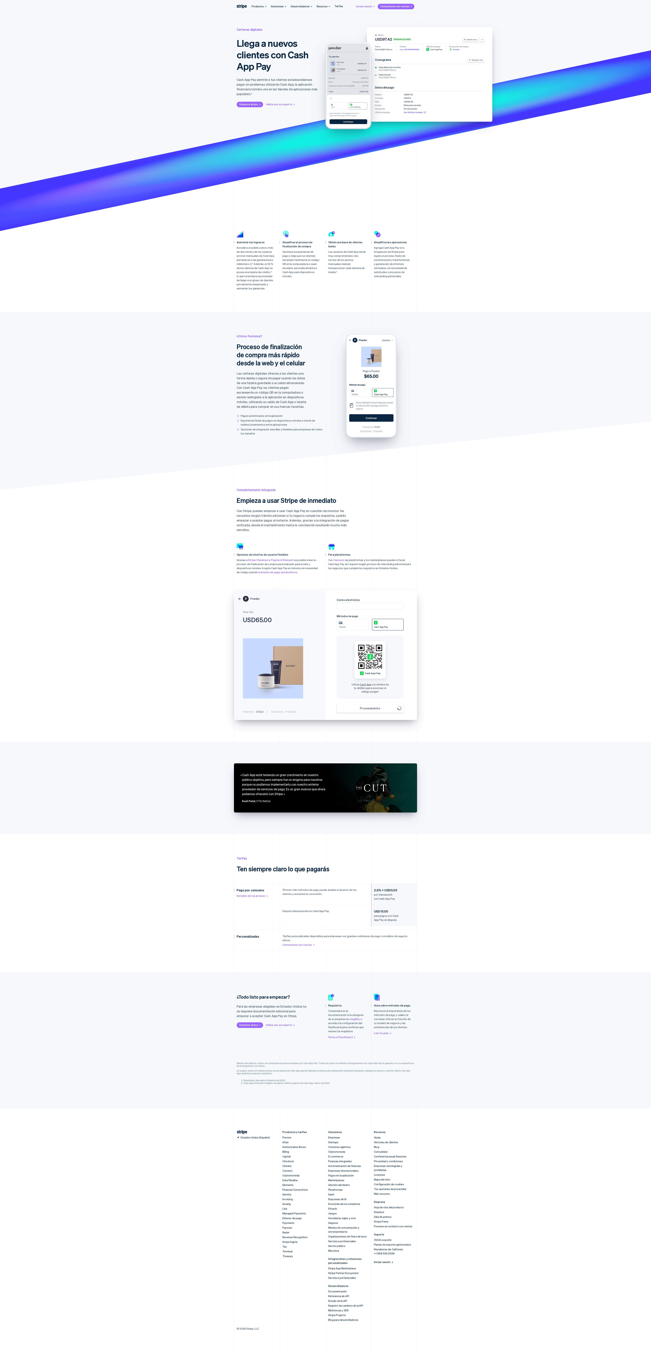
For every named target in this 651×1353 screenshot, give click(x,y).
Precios (286, 1137)
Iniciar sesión (364, 6)
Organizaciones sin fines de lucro (347, 1236)
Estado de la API (337, 1300)
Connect (338, 560)
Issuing (286, 1204)
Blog (376, 1147)
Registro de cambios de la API (345, 1305)
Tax (284, 1246)
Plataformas (335, 1189)
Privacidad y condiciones (388, 1161)
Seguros (333, 1223)
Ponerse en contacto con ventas (393, 1226)
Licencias (379, 1174)
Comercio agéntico (339, 1147)
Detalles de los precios (251, 895)
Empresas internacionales (343, 1170)
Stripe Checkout (258, 560)
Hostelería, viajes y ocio (342, 1218)
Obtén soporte (383, 1239)
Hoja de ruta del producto (389, 1207)
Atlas (285, 1142)
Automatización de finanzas (344, 1166)
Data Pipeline (290, 1180)
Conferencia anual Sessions (390, 1156)
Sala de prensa (382, 1216)
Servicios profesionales (342, 1241)
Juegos (332, 1213)
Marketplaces (336, 1180)
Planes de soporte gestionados (392, 1244)
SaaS (331, 1194)
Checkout (288, 1161)
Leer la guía (381, 1033)
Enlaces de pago (292, 1218)
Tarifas (339, 6)
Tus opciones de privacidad (390, 1189)
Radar (285, 1232)
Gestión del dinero (339, 1185)
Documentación (337, 1291)
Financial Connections (295, 1189)
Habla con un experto (279, 104)
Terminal (287, 1251)
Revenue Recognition (295, 1237)
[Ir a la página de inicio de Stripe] (240, 1132)
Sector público (336, 1246)
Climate (286, 1166)
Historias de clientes (386, 1142)
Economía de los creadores (344, 1204)
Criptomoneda (290, 1175)
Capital (286, 1156)
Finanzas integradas (340, 1161)
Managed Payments (294, 1213)
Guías (377, 1137)
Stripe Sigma (289, 1242)
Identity (287, 1194)
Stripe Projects (337, 1315)
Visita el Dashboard (340, 1037)
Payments (288, 1223)
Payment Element (282, 560)
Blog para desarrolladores (343, 1319)
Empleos (379, 1212)
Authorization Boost (294, 1147)
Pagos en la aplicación (341, 1175)
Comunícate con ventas (394, 6)
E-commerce (335, 1156)
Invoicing (287, 1199)
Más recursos (382, 1193)
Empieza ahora (248, 104)
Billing (285, 1151)
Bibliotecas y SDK (338, 1310)
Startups (333, 1142)
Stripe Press (381, 1221)
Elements (288, 1185)
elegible (354, 1019)
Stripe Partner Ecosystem (343, 1273)
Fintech (332, 1208)
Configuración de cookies (389, 1184)
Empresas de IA (337, 1199)
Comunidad (380, 1151)
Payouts (287, 1227)
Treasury (287, 1256)
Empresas (334, 1137)
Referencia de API (338, 1296)
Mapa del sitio (382, 1179)
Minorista (333, 1250)
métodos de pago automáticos (277, 572)
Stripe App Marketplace (342, 1268)
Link (284, 1208)
